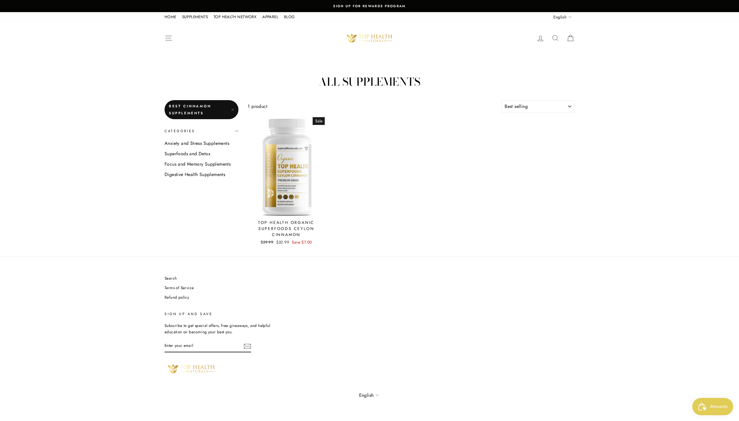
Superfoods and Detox (187, 153)
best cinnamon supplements (190, 110)
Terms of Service (179, 288)
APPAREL (270, 17)
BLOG (289, 17)
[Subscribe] (247, 346)
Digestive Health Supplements (195, 174)
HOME (170, 17)
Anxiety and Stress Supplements (197, 143)
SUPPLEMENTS (195, 17)
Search (171, 278)
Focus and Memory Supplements (198, 164)
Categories (180, 131)
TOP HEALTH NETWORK (235, 17)
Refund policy (177, 297)
